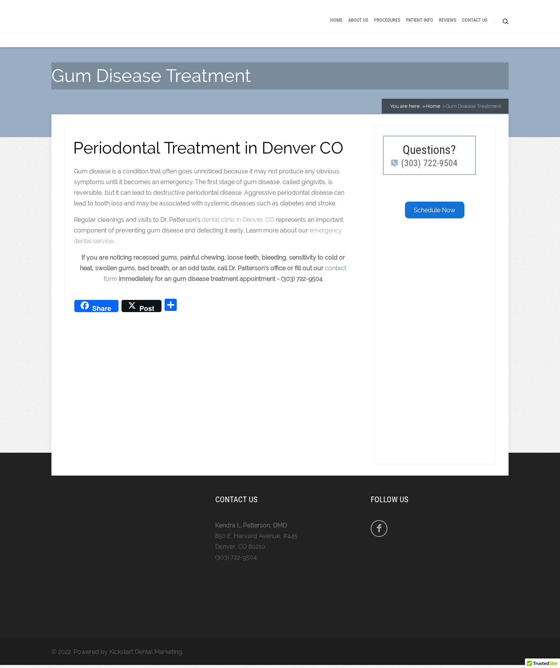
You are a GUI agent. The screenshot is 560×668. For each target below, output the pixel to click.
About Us (358, 20)
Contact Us (475, 20)
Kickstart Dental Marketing (145, 651)
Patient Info (419, 20)
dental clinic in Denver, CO (238, 219)
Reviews (447, 20)
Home (336, 20)
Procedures (387, 20)
